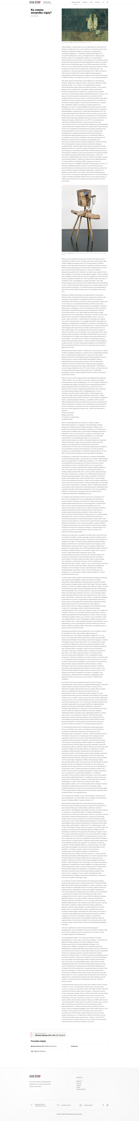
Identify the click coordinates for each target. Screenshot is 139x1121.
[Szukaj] (107, 2)
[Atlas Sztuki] (35, 1076)
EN (103, 2)
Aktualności (79, 1081)
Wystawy (85, 2)
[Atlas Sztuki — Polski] (36, 2)
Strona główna (76, 2)
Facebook (78, 1083)
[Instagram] (108, 1105)
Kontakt (78, 1087)
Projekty (97, 2)
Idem (91, 2)
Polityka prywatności (81, 1089)
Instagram (78, 1085)
